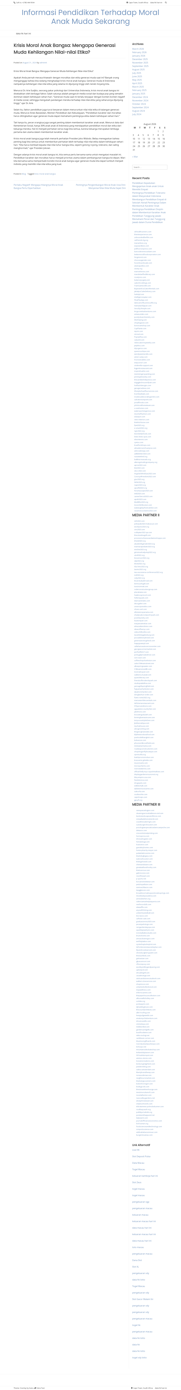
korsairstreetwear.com (145, 881)
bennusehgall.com (141, 583)
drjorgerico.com (140, 348)
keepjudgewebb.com (144, 1015)
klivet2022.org (139, 563)
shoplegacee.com (141, 323)
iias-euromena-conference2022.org (148, 572)
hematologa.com (143, 842)
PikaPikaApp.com (141, 300)
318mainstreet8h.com (142, 669)
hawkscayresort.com (142, 595)
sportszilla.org (140, 754)
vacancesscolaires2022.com (145, 510)
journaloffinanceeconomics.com (149, 1121)
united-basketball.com (145, 913)
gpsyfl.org (138, 800)
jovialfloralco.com (141, 402)
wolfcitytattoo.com (143, 941)
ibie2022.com (139, 468)
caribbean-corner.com (145, 1038)
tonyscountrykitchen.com (144, 720)
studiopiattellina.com (142, 683)
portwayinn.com (142, 1004)
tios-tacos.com (142, 916)
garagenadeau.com (142, 388)
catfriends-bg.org (141, 240)
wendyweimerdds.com (143, 354)
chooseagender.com (142, 260)
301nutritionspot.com (144, 1055)
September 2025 (140, 66)
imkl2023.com (139, 493)
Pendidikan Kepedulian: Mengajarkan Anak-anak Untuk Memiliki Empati (148, 186)
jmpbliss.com (139, 345)
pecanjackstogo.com (144, 924)
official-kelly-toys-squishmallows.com (149, 771)
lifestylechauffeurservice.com (146, 391)
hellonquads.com (141, 598)
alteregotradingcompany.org (145, 462)
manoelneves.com (141, 271)
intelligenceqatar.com (142, 297)
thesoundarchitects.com (146, 1009)
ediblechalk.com (140, 786)
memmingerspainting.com (144, 374)
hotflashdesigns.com (142, 385)
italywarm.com (142, 1118)
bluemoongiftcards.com (145, 1041)
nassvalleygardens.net (145, 1098)
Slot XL (135, 1266)
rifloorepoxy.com (143, 964)
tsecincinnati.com (141, 586)
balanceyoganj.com (142, 280)
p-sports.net (141, 878)
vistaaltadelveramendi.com (147, 819)
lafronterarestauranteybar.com (149, 947)
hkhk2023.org (139, 482)
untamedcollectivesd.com (146, 987)
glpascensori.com (143, 961)
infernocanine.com (143, 992)
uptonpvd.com (142, 970)
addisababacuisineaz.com (146, 1132)
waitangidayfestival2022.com (145, 508)
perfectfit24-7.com (141, 652)
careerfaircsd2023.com (143, 496)
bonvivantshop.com (142, 325)
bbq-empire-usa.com (142, 777)
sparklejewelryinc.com (145, 930)
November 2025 (140, 62)
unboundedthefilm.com (143, 237)
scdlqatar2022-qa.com (143, 532)
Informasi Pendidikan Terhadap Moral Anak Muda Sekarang (90, 16)
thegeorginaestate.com (143, 731)
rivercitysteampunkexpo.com (148, 1044)
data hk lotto (138, 1351)
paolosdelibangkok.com (143, 737)
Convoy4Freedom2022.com (145, 476)
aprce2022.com (140, 465)
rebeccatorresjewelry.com (144, 342)
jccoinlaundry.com (141, 618)
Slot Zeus (136, 1182)
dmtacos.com (141, 830)
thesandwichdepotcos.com (145, 379)
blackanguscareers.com (145, 1081)
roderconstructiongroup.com (145, 589)
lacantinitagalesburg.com (144, 635)
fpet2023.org (139, 425)
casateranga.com (143, 975)
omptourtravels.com (144, 1103)
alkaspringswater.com (143, 666)
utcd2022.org (139, 555)
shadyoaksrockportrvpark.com (146, 615)
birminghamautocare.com (144, 717)
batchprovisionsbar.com (144, 757)
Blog (24, 174)
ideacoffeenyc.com (141, 629)
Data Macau (138, 1162)
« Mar (135, 156)
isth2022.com (139, 521)
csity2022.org (139, 578)
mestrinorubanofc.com (145, 1092)
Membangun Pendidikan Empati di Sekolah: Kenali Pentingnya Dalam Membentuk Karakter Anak (149, 202)
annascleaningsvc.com (145, 938)
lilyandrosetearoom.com (146, 950)
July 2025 (136, 73)
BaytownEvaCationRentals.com (146, 288)
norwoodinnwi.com (143, 1075)
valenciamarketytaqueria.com (148, 901)
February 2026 (139, 52)
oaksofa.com (139, 791)
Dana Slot (137, 1260)
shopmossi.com (142, 984)
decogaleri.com (140, 603)
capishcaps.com (140, 797)
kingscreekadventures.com (145, 311)
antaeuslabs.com (141, 314)
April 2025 (137, 83)
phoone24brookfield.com (144, 743)
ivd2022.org (138, 575)
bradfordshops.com (142, 445)
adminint (43, 62)
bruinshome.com (143, 935)
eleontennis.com (141, 439)
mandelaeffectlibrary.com (144, 274)
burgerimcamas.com (144, 1135)
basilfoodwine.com (143, 1032)
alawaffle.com (141, 907)
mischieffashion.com (142, 414)
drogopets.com (140, 783)
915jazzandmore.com (142, 706)
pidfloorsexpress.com (143, 249)
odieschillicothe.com (142, 632)
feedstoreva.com (141, 780)
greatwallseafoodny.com (146, 867)
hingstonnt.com (140, 257)
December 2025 (140, 59)
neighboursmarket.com (145, 1078)
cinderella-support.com (143, 365)
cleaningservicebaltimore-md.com (149, 813)
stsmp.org (138, 268)
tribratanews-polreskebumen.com (150, 1106)
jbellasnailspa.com (141, 723)
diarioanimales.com (142, 601)
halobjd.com (139, 294)
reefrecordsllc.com (143, 904)
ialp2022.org (139, 561)
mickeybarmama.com (142, 746)
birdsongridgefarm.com (145, 1064)
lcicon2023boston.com (143, 505)
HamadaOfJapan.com (142, 305)
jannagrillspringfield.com (144, 686)
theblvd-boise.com (141, 422)
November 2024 (140, 100)
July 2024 (136, 114)
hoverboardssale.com (143, 263)
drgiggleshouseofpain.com (145, 382)
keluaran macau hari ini (144, 1221)
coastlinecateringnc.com (146, 822)
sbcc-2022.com (140, 471)
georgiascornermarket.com (145, 649)
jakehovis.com (140, 711)
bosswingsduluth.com (143, 714)
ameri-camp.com (140, 357)
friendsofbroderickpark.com (145, 680)
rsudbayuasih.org (143, 1109)
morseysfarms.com (142, 766)
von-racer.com (140, 657)
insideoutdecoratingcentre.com (146, 397)
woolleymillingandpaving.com (148, 967)
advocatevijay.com (141, 451)
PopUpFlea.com (140, 337)
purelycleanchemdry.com (144, 317)
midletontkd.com (142, 1027)
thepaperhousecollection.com (148, 995)
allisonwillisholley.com (145, 998)
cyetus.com (138, 442)
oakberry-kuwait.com (142, 675)
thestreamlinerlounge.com (146, 1089)
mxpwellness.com (143, 990)
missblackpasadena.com (146, 896)
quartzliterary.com (141, 677)
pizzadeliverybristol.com (144, 637)
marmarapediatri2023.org (144, 546)
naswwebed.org (140, 456)
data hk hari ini (156, 2)
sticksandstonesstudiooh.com (148, 978)
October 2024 (139, 104)
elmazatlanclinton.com (143, 626)
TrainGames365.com (142, 285)
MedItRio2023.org (141, 502)
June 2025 (137, 76)
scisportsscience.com (144, 1129)
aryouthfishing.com (144, 910)
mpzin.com (138, 331)
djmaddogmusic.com (144, 1007)
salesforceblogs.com (142, 283)
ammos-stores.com (144, 1058)
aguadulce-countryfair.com (145, 709)
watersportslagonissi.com (144, 411)
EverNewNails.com (141, 394)
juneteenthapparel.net (145, 1115)
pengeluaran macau (142, 1318)
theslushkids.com (143, 955)
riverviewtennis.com (142, 768)
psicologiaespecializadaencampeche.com (153, 827)
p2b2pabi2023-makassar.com (146, 524)
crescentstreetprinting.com (147, 833)
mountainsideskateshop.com (148, 1049)
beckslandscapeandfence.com (148, 816)
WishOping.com (140, 320)
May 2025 (137, 79)
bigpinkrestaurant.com (143, 368)
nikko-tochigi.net (142, 1035)
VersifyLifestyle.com (142, 308)
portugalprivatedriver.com (144, 655)
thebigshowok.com (143, 861)
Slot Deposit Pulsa (141, 1156)
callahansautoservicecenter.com (147, 646)
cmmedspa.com (142, 1024)
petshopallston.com (144, 884)
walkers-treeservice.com (146, 981)
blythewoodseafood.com (144, 734)
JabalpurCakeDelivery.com (144, 291)
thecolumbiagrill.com (142, 535)
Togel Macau (138, 1169)
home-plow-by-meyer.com (146, 850)
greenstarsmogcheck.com (144, 640)
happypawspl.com (141, 643)
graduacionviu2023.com (145, 921)
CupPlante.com (140, 328)
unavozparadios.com (142, 606)
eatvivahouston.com (144, 859)
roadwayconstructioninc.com (145, 749)
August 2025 (138, 69)
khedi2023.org (139, 541)
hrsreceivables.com (142, 359)
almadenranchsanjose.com (145, 448)
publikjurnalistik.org (144, 1112)
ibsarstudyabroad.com (143, 581)
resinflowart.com (143, 876)
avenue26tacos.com (144, 887)
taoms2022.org (140, 569)
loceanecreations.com (145, 1061)
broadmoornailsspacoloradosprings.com (152, 893)
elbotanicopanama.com (143, 612)
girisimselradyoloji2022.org (145, 552)
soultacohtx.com (140, 794)
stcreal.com (138, 334)
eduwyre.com (139, 416)
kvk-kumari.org (142, 1123)
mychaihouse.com (141, 726)
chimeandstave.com (144, 864)
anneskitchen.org (143, 898)
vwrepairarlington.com (145, 810)
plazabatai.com (140, 592)
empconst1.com (140, 362)
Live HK (136, 1149)
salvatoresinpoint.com (143, 399)
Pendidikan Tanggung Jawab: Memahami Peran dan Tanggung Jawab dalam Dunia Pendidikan (148, 219)
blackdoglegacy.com (144, 856)
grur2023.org (139, 479)
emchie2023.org (140, 549)
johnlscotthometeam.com (144, 405)
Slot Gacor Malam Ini (142, 1299)
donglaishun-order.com (143, 694)
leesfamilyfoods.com (142, 434)
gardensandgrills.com (145, 1029)
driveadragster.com (144, 839)
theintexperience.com (143, 234)
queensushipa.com (142, 351)
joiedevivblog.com (143, 1066)
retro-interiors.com (141, 419)
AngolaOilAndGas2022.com (145, 473)
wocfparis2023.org (141, 526)
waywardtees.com (141, 246)
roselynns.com (140, 277)
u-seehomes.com (141, 408)
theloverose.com (143, 870)
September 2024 (140, 107)
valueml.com (139, 340)
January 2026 (138, 55)
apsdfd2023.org (140, 488)
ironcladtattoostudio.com (146, 933)
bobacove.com (140, 740)
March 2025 (138, 86)
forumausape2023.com (143, 490)
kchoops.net (141, 1047)
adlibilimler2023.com (142, 454)
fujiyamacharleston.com (144, 689)
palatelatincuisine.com (145, 853)
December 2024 (140, 97)
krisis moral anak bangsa (45, 174)
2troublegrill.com (142, 973)
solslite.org (140, 1001)
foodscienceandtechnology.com (149, 1126)
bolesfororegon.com (144, 1083)
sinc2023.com (139, 529)
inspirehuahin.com (141, 371)
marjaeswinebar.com (142, 623)
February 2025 (139, 90)
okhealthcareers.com (142, 231)
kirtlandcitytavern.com (145, 1052)
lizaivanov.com (142, 844)
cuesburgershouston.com (146, 824)
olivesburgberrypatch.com (146, 953)
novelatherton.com (143, 1095)
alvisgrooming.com (141, 729)
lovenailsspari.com (141, 672)
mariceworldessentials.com (145, 700)
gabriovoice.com (142, 873)
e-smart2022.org (140, 428)
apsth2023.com (140, 499)
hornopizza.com (142, 836)
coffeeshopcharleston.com (145, 660)
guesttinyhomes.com (144, 847)
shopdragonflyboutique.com (145, 751)
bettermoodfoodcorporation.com (147, 254)
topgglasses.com (143, 890)
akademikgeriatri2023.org (144, 544)
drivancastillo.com (143, 1021)
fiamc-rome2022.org (142, 697)
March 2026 (138, 48)
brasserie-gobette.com (143, 760)
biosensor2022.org (141, 558)
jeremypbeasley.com (142, 377)
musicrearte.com (141, 763)
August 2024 (138, 110)
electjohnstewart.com (144, 1101)
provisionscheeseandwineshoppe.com (150, 538)
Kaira (31, 1388)
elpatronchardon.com (143, 692)
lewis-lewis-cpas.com (142, 436)
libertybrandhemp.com (145, 1072)
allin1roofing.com (143, 1012)
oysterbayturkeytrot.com (146, 944)
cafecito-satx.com (143, 918)
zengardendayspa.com (145, 927)
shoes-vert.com (140, 609)
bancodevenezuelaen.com (145, 251)
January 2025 (138, 93)
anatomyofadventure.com (146, 1018)
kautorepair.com (140, 620)
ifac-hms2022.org (141, 566)
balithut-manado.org (142, 459)
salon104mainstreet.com (144, 663)
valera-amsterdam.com (145, 1069)
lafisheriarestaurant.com (144, 703)
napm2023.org (140, 485)
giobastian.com (142, 958)
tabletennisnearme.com (143, 788)
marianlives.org (140, 243)
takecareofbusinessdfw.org (145, 303)
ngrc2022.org (139, 431)
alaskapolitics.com (141, 266)
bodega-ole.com (142, 1086)
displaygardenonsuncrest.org (146, 774)
